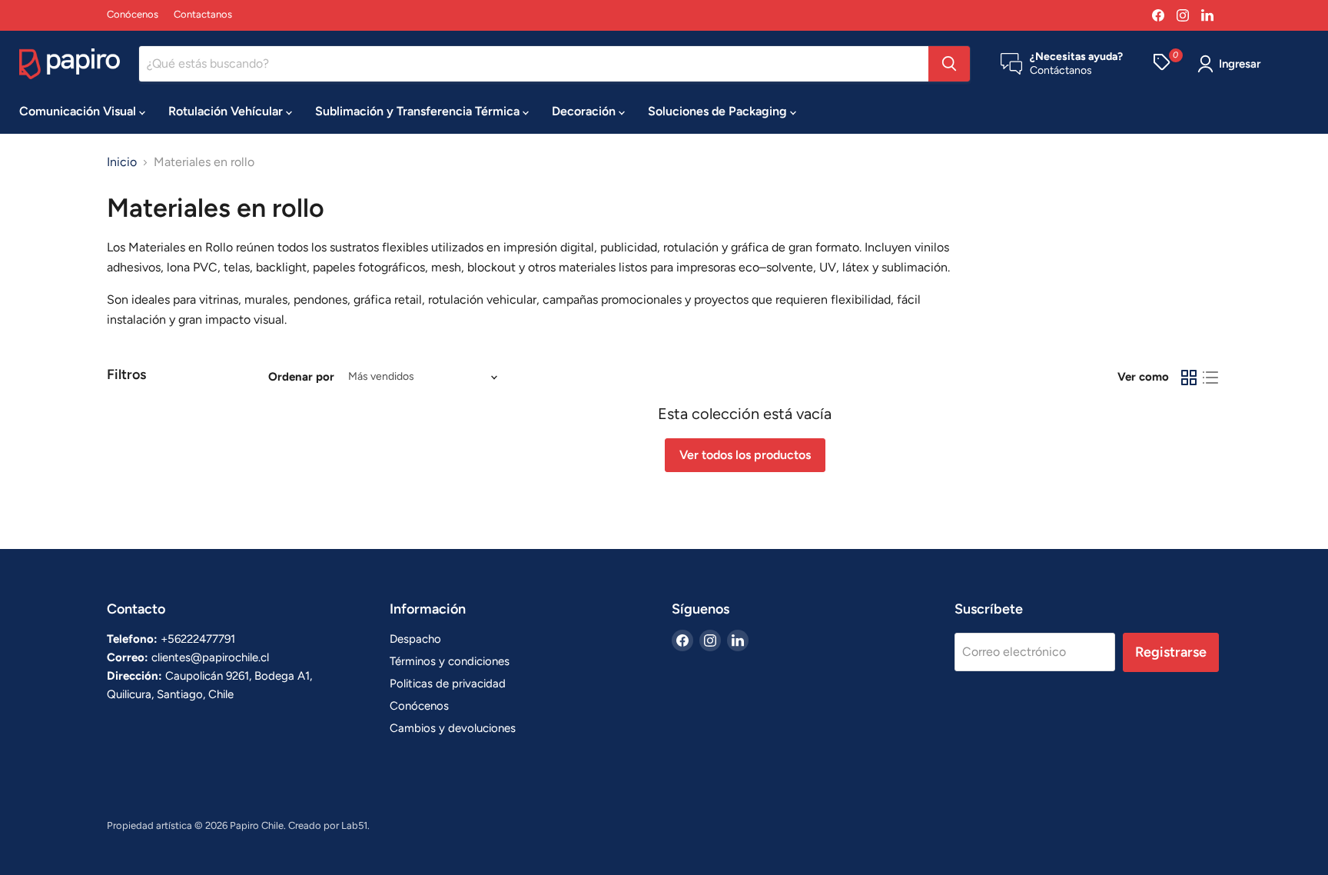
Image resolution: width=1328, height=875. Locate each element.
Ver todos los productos (745, 454)
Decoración (585, 111)
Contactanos (203, 14)
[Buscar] (949, 64)
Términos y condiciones (450, 661)
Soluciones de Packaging (719, 111)
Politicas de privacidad (448, 683)
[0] (1162, 64)
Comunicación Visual (79, 111)
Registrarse (1171, 652)
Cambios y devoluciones (453, 728)
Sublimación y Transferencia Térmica (419, 111)
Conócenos (132, 14)
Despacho (415, 639)
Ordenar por (301, 377)
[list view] (1210, 377)
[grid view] (1189, 377)
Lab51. (355, 825)
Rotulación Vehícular (227, 111)
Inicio (122, 162)
